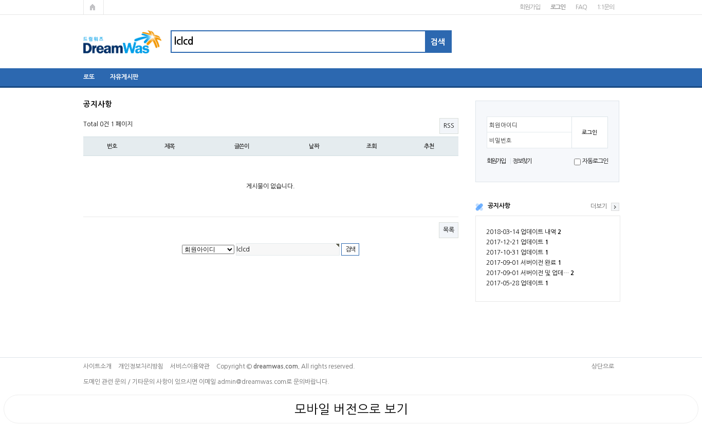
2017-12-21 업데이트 (517, 242)
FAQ (581, 7)
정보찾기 (521, 161)
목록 (448, 230)
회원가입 (530, 7)
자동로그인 (594, 161)
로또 (89, 77)
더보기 (598, 206)
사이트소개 (97, 366)
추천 (429, 146)
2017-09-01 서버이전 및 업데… (530, 273)
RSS (449, 126)
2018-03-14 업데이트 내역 (523, 232)
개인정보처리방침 (140, 366)
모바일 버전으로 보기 (351, 409)
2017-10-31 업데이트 (517, 252)
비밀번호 (500, 141)
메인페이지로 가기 (93, 7)
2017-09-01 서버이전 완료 (523, 263)
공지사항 (499, 206)
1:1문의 (605, 7)
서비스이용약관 (190, 366)
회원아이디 (503, 125)
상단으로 (603, 366)
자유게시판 (124, 77)
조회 (371, 146)
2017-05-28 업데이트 (517, 283)
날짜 (314, 146)
